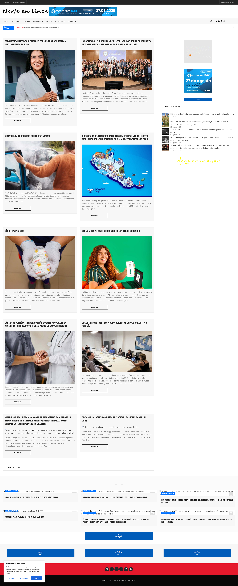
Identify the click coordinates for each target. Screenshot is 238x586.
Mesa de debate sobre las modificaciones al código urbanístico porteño (114, 324)
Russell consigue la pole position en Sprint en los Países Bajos (31, 497)
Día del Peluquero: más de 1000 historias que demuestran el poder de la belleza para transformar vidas (51, 27)
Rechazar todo (24, 578)
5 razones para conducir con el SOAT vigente (27, 136)
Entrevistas (38, 21)
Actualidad (16, 21)
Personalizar (12, 578)
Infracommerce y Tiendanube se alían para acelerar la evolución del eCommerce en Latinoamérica (196, 520)
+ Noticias (59, 21)
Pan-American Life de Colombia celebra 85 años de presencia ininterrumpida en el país (35, 43)
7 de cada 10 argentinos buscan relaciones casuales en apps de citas (114, 419)
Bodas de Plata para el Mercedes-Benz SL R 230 (24, 517)
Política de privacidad (18, 2)
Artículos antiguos (13, 467)
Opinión (49, 21)
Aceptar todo (36, 578)
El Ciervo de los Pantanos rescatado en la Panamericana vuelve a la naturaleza (202, 114)
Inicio (6, 21)
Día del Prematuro (14, 231)
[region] (24, 571)
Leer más (17, 120)
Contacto (6, 2)
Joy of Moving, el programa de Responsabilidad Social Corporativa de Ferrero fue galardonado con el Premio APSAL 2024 (116, 43)
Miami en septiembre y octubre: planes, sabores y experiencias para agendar (115, 497)
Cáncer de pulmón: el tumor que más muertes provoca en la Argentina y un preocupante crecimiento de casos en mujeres (36, 324)
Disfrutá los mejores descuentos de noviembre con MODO (111, 231)
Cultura (27, 21)
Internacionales (11, 490)
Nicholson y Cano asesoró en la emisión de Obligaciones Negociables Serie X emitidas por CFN (197, 501)
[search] (230, 21)
